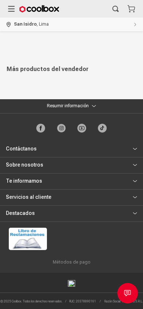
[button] (115, 8)
